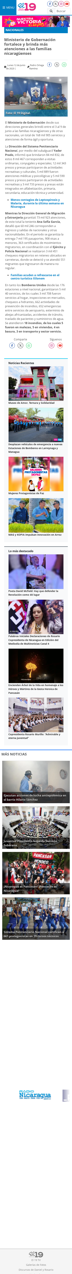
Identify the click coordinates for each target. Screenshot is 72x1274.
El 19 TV (36, 1260)
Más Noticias (14, 754)
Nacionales (15, 30)
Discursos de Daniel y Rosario (36, 1269)
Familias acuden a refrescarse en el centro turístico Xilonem (35, 276)
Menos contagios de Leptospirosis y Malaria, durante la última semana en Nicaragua (37, 203)
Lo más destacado (20, 551)
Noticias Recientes (21, 363)
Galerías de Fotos (36, 1264)
